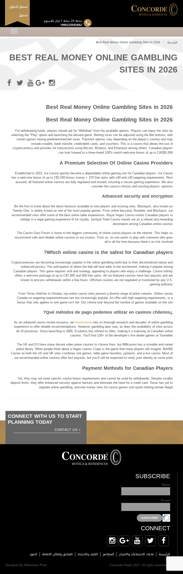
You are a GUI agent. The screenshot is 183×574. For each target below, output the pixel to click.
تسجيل (23, 15)
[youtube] (30, 83)
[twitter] (19, 83)
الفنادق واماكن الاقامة (57, 554)
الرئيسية (172, 42)
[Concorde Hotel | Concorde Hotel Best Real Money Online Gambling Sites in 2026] (91, 9)
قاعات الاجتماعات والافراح (136, 554)
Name (166, 485)
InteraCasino (83, 322)
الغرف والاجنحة (88, 554)
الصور (33, 554)
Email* (165, 500)
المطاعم (108, 554)
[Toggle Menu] (14, 32)
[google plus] (41, 83)
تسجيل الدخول (18, 6)
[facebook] (9, 83)
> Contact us (68, 430)
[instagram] (52, 83)
